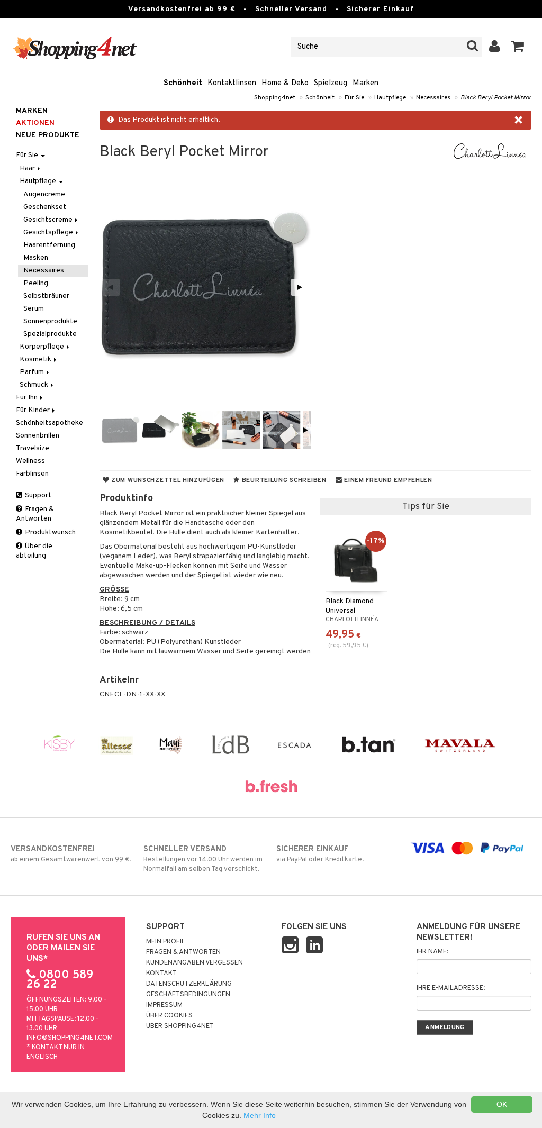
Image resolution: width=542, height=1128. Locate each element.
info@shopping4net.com (69, 1038)
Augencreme (44, 194)
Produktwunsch (49, 532)
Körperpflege (43, 346)
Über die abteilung (34, 551)
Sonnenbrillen (37, 435)
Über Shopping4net (180, 1026)
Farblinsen (32, 473)
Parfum (33, 372)
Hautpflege (390, 98)
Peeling (35, 283)
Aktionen (35, 123)
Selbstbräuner (46, 296)
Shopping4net (274, 98)
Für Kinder (33, 410)
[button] (518, 47)
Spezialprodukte (50, 334)
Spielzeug (330, 83)
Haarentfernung (49, 245)
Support (37, 495)
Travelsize (32, 448)
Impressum (164, 1005)
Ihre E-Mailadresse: (451, 988)
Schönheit (183, 83)
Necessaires (433, 98)
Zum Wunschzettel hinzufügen (166, 480)
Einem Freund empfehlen (387, 480)
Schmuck (35, 384)
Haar (28, 168)
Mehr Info (259, 1115)
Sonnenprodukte (50, 321)
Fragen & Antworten (35, 514)
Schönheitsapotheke (49, 423)
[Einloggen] (494, 47)
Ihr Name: (432, 952)
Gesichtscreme (48, 219)
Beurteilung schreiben (283, 480)
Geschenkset (44, 207)
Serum (33, 308)
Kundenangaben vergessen (194, 963)
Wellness (30, 461)
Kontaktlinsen (231, 83)
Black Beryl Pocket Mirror (495, 98)
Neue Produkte (47, 135)
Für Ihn (27, 397)
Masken (35, 257)
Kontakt (161, 973)
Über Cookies (169, 1016)
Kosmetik (36, 359)
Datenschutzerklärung (189, 984)
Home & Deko (285, 83)
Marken (365, 83)
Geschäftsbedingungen (188, 994)
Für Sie (354, 98)
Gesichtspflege (49, 232)
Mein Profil (165, 942)
